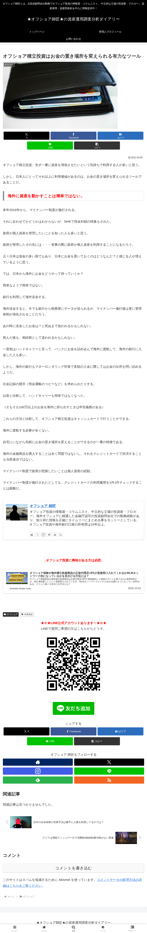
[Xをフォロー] (37, 534)
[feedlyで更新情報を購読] (55, 534)
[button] (97, 145)
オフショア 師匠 (43, 506)
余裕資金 (28, 614)
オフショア (12, 614)
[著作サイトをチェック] (31, 534)
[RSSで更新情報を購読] (60, 534)
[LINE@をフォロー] (49, 534)
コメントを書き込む (73, 868)
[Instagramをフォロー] (43, 534)
